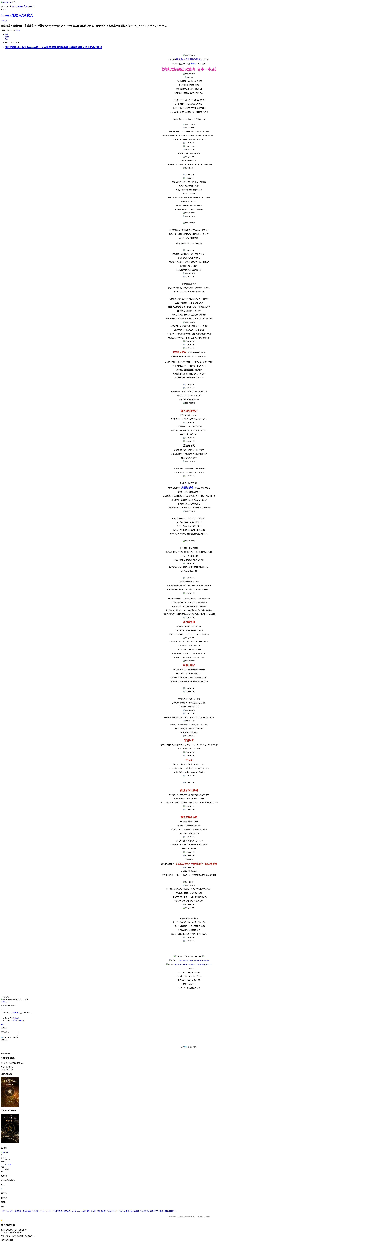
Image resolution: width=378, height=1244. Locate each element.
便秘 (11, 1211)
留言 (18, 1013)
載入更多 (4, 1028)
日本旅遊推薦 (111, 1211)
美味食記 (16, 1018)
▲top (2, 1024)
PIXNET (174, 1216)
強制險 (93, 1211)
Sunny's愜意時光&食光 (17, 15)
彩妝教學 (18, 1211)
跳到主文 (4, 21)
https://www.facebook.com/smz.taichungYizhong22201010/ (193, 964)
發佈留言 (4, 1040)
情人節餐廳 (27, 1211)
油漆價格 (67, 1211)
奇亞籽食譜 (101, 1211)
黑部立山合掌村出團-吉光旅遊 (128, 1211)
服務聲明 (207, 1216)
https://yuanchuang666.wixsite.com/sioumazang (194, 960)
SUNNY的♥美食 (18, 1020)
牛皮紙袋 (35, 1211)
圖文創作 (17, 30)
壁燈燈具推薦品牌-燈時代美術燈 (151, 1211)
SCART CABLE (45, 1211)
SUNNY (3, 1001)
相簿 (6, 34)
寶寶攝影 (86, 1211)
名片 (6, 39)
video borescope (76, 1211)
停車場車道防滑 (170, 1211)
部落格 (7, 37)
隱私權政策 (200, 1216)
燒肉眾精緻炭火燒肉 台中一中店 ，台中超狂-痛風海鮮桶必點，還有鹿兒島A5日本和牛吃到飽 (53, 47)
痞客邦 (14, 1013)
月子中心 (5, 1211)
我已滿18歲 (5, 1240)
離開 (11, 1240)
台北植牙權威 (57, 1211)
